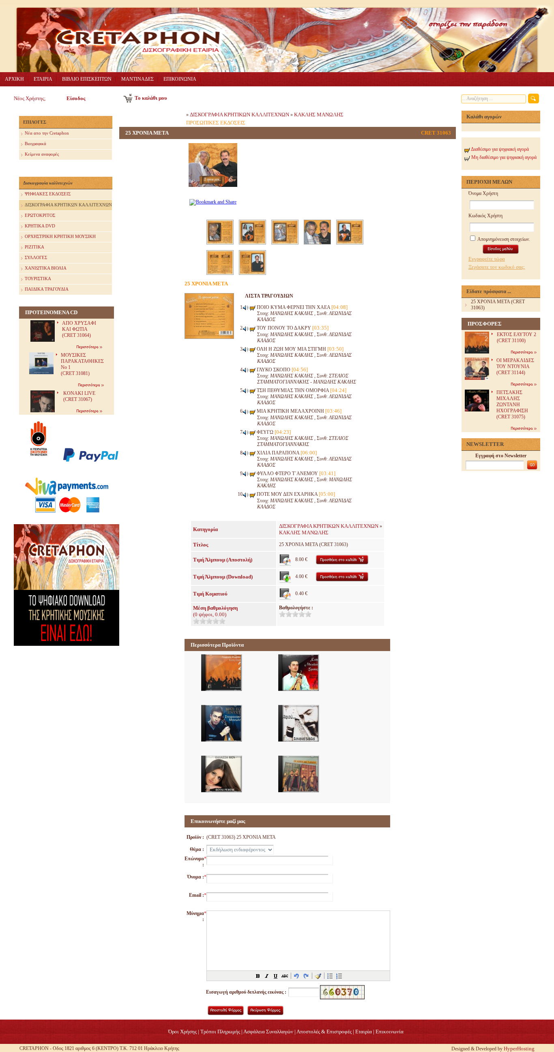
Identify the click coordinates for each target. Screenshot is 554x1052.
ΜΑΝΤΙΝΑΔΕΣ (137, 79)
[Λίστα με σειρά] (339, 975)
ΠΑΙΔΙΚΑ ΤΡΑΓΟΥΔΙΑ (47, 289)
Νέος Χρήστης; (30, 98)
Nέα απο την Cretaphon (47, 133)
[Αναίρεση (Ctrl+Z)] (296, 975)
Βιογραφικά (35, 143)
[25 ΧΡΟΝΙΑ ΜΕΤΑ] (213, 191)
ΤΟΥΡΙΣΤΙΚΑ (38, 278)
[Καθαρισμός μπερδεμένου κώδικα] (318, 975)
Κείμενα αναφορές (42, 154)
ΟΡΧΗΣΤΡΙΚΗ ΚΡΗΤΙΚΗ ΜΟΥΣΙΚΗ (60, 236)
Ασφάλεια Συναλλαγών (268, 1031)
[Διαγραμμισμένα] (284, 975)
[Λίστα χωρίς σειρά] (330, 975)
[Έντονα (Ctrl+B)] (257, 975)
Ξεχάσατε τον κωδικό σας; (496, 267)
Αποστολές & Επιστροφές (324, 1031)
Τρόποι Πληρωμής (220, 1031)
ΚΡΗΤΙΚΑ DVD (40, 225)
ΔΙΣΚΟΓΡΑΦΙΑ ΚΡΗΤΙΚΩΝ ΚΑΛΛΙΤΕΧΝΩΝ (68, 204)
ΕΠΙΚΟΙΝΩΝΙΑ (179, 79)
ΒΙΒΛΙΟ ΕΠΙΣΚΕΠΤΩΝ (87, 79)
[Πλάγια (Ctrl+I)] (266, 975)
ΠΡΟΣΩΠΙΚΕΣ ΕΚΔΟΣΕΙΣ (215, 123)
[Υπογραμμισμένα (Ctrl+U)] (275, 975)
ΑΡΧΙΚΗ (14, 79)
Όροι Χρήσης (182, 1031)
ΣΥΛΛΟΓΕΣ (36, 257)
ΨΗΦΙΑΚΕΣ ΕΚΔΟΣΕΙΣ (48, 193)
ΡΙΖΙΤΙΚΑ (34, 246)
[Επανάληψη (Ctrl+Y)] (305, 975)
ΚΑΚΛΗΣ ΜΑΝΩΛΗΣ (319, 114)
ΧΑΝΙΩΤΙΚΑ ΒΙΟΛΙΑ (46, 268)
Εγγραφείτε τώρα (486, 259)
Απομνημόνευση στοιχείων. (503, 239)
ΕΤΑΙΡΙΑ (43, 79)
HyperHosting (519, 1049)
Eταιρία (363, 1031)
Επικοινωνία (390, 1031)
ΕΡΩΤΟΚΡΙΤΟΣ (40, 215)
